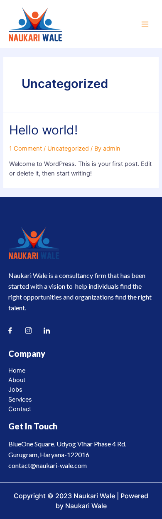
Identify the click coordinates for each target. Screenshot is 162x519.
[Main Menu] (145, 24)
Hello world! (43, 129)
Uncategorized (68, 148)
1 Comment (25, 148)
